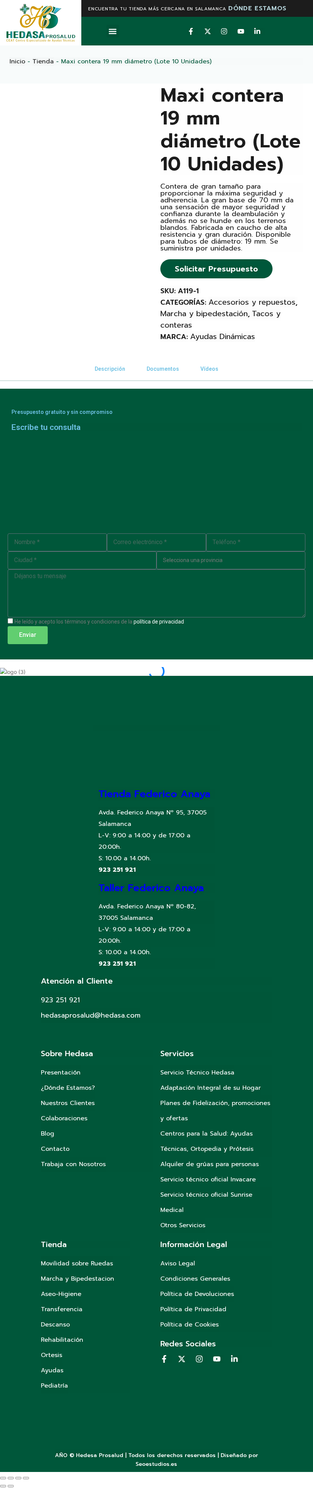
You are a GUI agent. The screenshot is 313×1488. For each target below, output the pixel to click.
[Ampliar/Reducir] (26, 1478)
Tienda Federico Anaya (154, 794)
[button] (112, 31)
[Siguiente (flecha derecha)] (11, 1486)
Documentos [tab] (163, 369)
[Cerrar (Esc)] (3, 1478)
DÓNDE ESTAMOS (257, 8)
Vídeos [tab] (209, 369)
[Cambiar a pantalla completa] (18, 1478)
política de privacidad (159, 622)
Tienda (43, 61)
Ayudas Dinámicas (222, 336)
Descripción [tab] (110, 369)
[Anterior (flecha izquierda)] (3, 1486)
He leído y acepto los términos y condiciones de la (99, 622)
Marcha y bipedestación (204, 313)
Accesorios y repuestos (251, 302)
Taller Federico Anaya (151, 888)
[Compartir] (11, 1478)
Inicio (17, 61)
